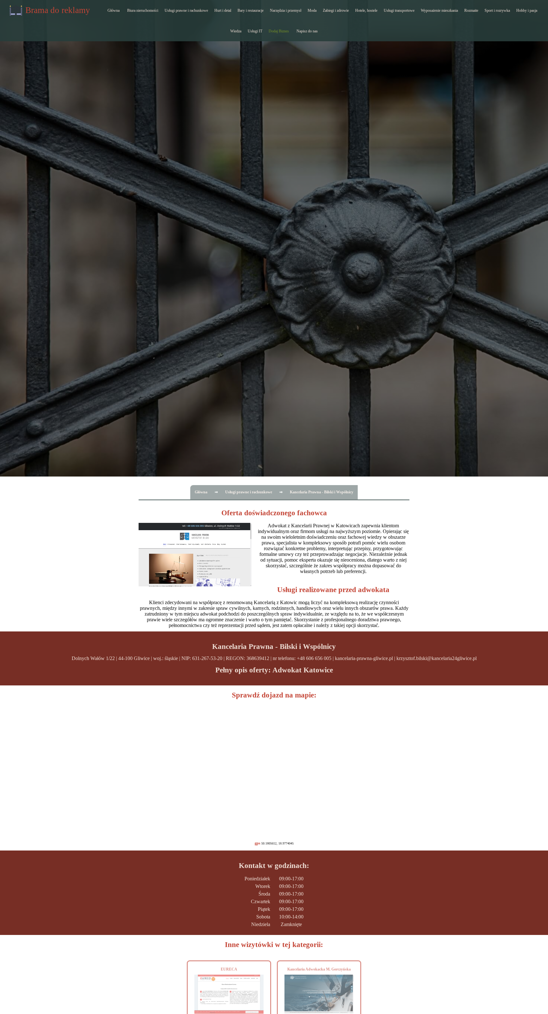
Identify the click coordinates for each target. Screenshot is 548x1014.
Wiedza (235, 31)
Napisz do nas (307, 31)
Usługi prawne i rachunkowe (186, 10)
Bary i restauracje (251, 10)
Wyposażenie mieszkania (439, 10)
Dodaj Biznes (279, 31)
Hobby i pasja (526, 10)
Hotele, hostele (366, 10)
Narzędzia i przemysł (285, 10)
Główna (114, 10)
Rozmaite (471, 10)
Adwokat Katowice (302, 670)
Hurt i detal (222, 10)
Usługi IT (255, 31)
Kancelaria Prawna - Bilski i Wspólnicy (321, 492)
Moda (312, 10)
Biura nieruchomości (142, 10)
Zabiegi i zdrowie (336, 10)
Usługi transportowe (399, 10)
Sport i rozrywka (497, 10)
